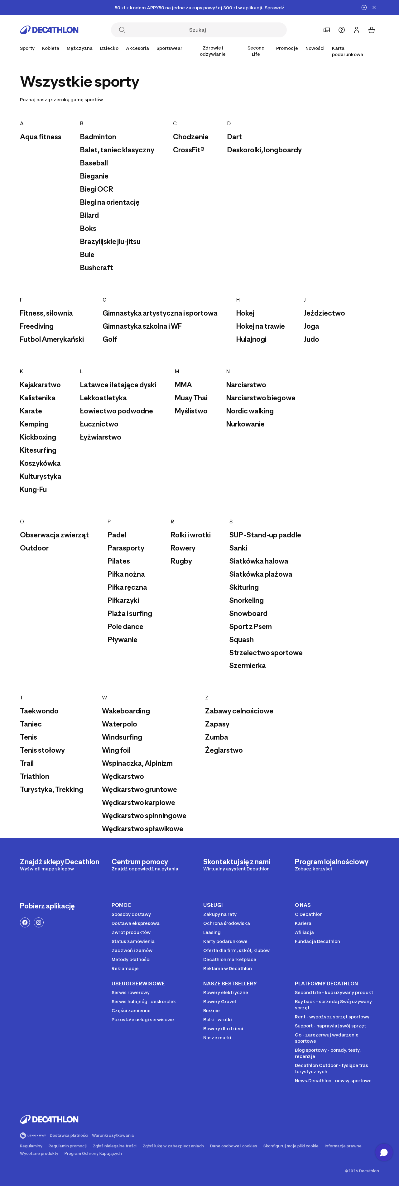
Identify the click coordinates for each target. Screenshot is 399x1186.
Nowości (314, 48)
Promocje (287, 48)
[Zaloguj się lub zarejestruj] (356, 29)
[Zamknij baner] (374, 7)
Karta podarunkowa (347, 51)
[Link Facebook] (25, 922)
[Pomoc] (341, 29)
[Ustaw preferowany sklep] (326, 29)
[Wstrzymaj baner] (364, 7)
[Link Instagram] (39, 922)
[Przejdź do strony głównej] (49, 30)
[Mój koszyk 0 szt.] (371, 29)
